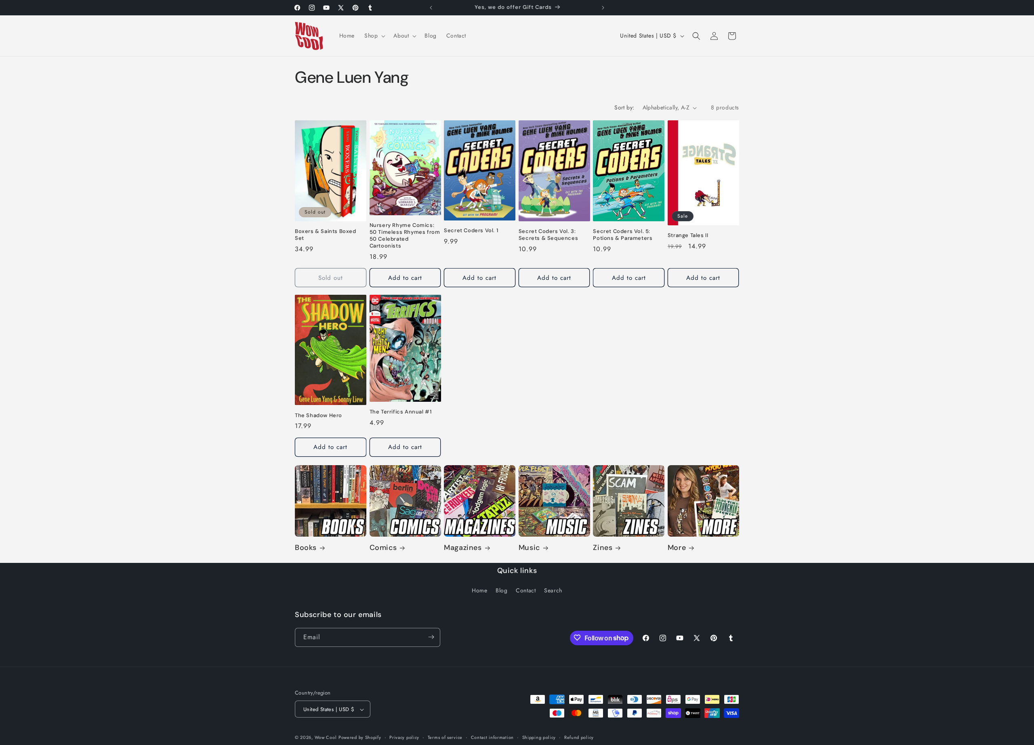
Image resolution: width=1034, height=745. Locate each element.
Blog (501, 591)
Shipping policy (539, 737)
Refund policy (579, 737)
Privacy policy (404, 737)
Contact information (492, 737)
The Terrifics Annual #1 (401, 412)
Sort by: (624, 107)
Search (553, 591)
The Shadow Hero (318, 415)
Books (306, 548)
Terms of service (445, 737)
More (677, 548)
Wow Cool (326, 738)
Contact (526, 591)
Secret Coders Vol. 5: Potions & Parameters (622, 234)
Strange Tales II (688, 236)
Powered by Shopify (359, 738)
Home (479, 591)
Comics (383, 548)
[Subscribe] (431, 636)
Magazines (462, 548)
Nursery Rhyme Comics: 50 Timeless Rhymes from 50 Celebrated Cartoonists (405, 236)
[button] (374, 35)
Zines (602, 548)
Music (529, 548)
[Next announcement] (603, 7)
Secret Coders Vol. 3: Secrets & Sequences (548, 234)
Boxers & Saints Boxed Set (325, 235)
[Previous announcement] (431, 7)
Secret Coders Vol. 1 (471, 231)
